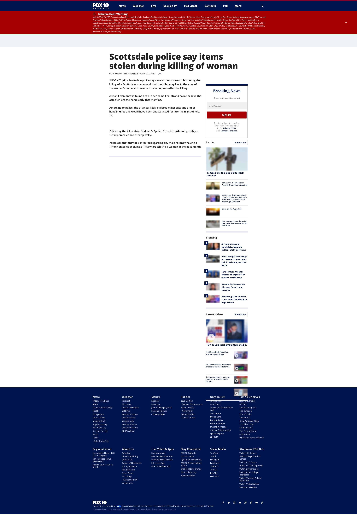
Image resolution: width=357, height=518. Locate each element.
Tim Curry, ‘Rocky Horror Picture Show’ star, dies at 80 (234, 183)
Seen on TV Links (100, 431)
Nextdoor (214, 476)
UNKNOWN (244, 434)
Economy (155, 404)
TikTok (213, 456)
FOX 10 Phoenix (115, 73)
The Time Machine (247, 431)
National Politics (188, 414)
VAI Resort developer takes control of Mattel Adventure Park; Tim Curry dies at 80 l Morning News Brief (234, 198)
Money (155, 397)
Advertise (126, 453)
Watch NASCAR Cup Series (251, 465)
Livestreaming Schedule (162, 459)
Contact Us (127, 459)
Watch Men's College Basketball (248, 473)
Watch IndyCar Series (249, 469)
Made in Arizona (217, 423)
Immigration (98, 414)
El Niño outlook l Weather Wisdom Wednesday (217, 353)
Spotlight (214, 436)
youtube (240, 502)
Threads (214, 469)
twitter (228, 502)
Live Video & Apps (162, 449)
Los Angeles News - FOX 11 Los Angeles (104, 454)
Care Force (215, 404)
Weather (127, 397)
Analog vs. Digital (247, 401)
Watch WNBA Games (249, 484)
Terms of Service (228, 130)
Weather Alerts (128, 417)
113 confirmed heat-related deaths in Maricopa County (218, 390)
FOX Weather (128, 431)
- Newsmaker (187, 411)
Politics (185, 397)
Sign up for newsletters (191, 459)
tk (245, 502)
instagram (234, 502)
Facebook (214, 463)
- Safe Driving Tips (101, 441)
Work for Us (127, 483)
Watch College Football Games (249, 457)
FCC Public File (128, 469)
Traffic (95, 437)
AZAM (95, 404)
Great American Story (249, 421)
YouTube (214, 453)
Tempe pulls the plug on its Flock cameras (225, 174)
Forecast (126, 401)
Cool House (215, 413)
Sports (95, 434)
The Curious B (245, 411)
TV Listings (127, 476)
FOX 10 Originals (249, 397)
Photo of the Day (188, 472)
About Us (128, 449)
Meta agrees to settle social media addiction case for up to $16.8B (234, 223)
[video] (227, 331)
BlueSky (213, 473)
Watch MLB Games (248, 462)
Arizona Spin (215, 401)
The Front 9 (244, 417)
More (238, 6)
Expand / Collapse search (262, 6)
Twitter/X (214, 466)
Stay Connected (191, 449)
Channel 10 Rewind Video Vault (221, 408)
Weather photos (188, 475)
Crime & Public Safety (102, 407)
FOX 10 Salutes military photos (191, 464)
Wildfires (126, 411)
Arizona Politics (188, 407)
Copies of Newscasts (131, 463)
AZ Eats (242, 404)
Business (155, 401)
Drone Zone (215, 416)
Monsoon (126, 404)
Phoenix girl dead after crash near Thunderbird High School (234, 299)
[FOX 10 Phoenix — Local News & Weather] (102, 6)
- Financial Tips (158, 414)
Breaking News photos (191, 469)
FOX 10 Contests (188, 453)
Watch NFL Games (247, 453)
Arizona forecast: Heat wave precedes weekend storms (218, 365)
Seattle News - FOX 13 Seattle (103, 466)
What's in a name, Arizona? (251, 437)
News (96, 397)
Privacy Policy (229, 128)
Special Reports (217, 433)
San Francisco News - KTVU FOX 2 (102, 460)
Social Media (218, 449)
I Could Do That (246, 424)
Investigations (216, 420)
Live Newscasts (158, 453)
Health (95, 411)
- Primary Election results (192, 404)
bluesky (251, 502)
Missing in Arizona (218, 426)
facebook (223, 502)
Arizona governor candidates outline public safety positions (233, 247)
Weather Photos (129, 424)
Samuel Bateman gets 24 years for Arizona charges (233, 287)
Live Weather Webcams (162, 456)
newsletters (262, 502)
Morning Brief (99, 421)
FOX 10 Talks (245, 414)
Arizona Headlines (101, 401)
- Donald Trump (188, 417)
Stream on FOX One (251, 449)
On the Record (246, 427)
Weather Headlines (130, 407)
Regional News (102, 449)
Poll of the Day (99, 427)
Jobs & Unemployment (161, 407)
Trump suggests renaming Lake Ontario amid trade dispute (217, 379)
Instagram (214, 459)
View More (240, 142)
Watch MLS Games (248, 487)
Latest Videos (214, 314)
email (256, 502)
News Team (127, 473)
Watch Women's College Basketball (250, 479)
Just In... (211, 142)
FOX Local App (158, 463)
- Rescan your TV (129, 479)
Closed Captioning (130, 456)
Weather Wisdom (130, 427)
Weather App (128, 421)
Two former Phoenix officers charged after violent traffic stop (233, 274)
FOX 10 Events (187, 456)
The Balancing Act (247, 407)
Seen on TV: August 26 (231, 209)
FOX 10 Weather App (160, 466)
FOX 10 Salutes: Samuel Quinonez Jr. (227, 344)
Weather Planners (130, 414)
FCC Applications (129, 466)
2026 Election (187, 401)
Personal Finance (159, 411)
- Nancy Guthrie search (220, 430)
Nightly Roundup (100, 424)
